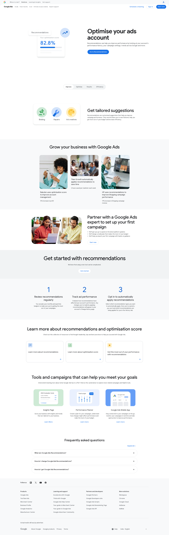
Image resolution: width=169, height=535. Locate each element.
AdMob (121, 509)
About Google (36, 529)
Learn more (84, 422)
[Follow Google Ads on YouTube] (41, 483)
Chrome (122, 498)
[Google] (23, 529)
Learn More (48, 422)
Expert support (54, 6)
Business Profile (25, 505)
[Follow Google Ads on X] (36, 483)
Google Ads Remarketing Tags (96, 505)
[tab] (69, 87)
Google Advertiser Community (63, 512)
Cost (30, 6)
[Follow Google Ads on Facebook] (45, 483)
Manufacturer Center (27, 512)
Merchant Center (26, 502)
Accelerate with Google (61, 495)
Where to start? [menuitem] (15, 2)
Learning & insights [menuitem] (35, 2)
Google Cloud (124, 502)
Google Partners (92, 495)
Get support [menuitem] (46, 2)
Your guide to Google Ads (62, 509)
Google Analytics (26, 509)
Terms (66, 529)
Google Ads (24, 495)
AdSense (122, 505)
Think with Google (59, 498)
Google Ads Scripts (92, 502)
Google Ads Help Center (61, 502)
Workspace (123, 495)
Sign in (150, 7)
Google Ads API (91, 509)
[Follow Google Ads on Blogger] (31, 483)
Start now (161, 7)
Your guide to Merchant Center (64, 505)
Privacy (59, 529)
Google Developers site (94, 498)
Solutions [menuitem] (24, 2)
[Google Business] (5, 2)
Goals (16, 6)
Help (116, 529)
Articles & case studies (41, 6)
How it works (24, 6)
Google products (49, 529)
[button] (84, 452)
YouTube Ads (24, 498)
